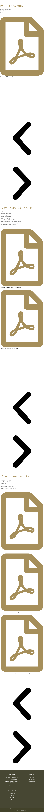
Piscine (12, 795)
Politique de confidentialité (9, 808)
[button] (22, 138)
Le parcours (32, 779)
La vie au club (12, 793)
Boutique (12, 797)
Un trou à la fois (31, 781)
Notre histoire (32, 777)
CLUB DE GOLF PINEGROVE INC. (12, 777)
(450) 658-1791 (12, 785)
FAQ (12, 799)
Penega (39, 808)
